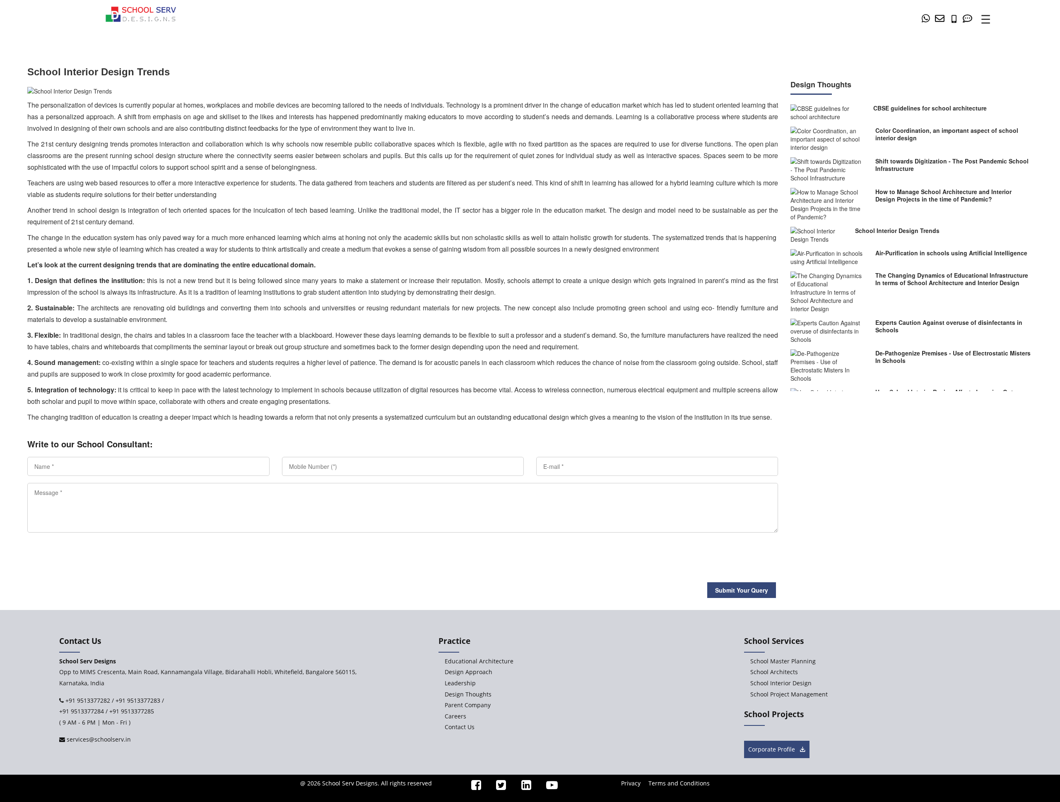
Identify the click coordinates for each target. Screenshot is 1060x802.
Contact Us (460, 727)
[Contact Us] (969, 18)
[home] (140, 13)
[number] (956, 18)
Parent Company (468, 705)
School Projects (774, 714)
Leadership (460, 683)
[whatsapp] (927, 18)
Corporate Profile (772, 749)
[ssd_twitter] (497, 787)
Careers (455, 716)
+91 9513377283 (138, 700)
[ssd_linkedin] (522, 787)
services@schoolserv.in (98, 739)
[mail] (941, 18)
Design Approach (468, 672)
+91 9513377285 (131, 711)
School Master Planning (783, 661)
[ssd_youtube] (548, 787)
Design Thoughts (468, 694)
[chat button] (1031, 704)
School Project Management (789, 694)
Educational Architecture (479, 661)
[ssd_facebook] (472, 787)
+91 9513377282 (87, 700)
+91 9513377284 (81, 711)
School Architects (774, 672)
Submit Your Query (741, 590)
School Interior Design (781, 683)
